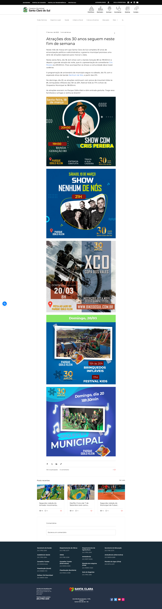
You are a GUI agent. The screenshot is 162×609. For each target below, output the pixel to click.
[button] (123, 20)
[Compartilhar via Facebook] (47, 464)
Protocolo (72, 2)
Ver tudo (122, 480)
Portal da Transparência (57, 2)
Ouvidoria (26, 2)
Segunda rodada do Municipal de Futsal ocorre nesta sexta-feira (110, 504)
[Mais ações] (114, 33)
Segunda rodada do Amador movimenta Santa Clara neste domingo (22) (48, 504)
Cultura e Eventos (93, 20)
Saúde (67, 20)
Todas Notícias (42, 20)
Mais (114, 20)
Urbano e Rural (78, 20)
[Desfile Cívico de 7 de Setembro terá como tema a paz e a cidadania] (81, 492)
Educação (106, 20)
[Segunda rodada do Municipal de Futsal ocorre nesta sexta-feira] (111, 492)
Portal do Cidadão (39, 2)
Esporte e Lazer (56, 20)
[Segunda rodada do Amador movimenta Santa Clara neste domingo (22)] (50, 492)
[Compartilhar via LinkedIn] (56, 464)
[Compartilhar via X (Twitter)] (52, 464)
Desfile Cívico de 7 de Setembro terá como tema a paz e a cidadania (81, 504)
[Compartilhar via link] (61, 464)
